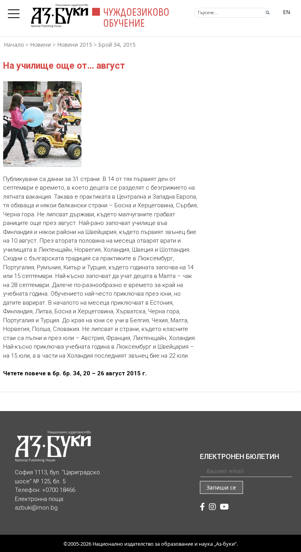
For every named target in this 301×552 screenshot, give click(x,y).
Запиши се (221, 487)
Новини (40, 44)
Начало (14, 44)
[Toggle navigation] (16, 11)
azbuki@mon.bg (36, 507)
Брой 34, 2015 (117, 44)
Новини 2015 (74, 44)
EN (286, 12)
